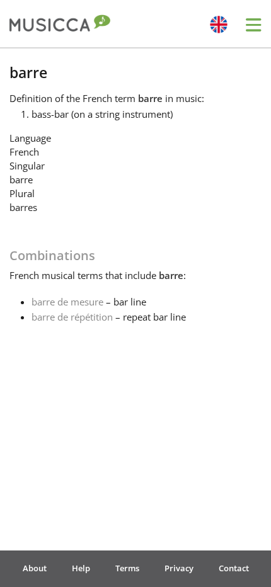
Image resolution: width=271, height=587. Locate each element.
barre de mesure (67, 301)
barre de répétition (72, 317)
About (35, 568)
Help (81, 568)
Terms (127, 568)
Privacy (178, 568)
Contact (234, 568)
